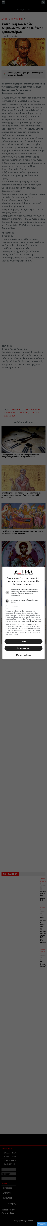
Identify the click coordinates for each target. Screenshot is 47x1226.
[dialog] (23, 613)
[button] (24, 607)
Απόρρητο (42, 1224)
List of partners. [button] (35, 621)
